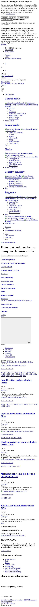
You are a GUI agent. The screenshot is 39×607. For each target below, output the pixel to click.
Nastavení (5, 17)
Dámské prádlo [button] (9, 94)
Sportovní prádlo (14, 141)
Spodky (11, 136)
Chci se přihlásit (6, 551)
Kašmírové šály (14, 202)
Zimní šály (12, 204)
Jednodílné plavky (14, 160)
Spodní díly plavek (15, 162)
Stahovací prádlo (14, 117)
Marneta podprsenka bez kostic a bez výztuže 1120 (18, 475)
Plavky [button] (7, 145)
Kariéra (7, 563)
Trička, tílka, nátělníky (16, 132)
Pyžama (11, 134)
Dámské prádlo (12, 98)
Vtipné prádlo (13, 138)
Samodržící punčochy (15, 185)
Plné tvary (12, 108)
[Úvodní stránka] (7, 76)
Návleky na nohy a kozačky (17, 186)
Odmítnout (13, 17)
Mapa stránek (32, 600)
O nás (6, 57)
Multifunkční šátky (15, 211)
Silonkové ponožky (15, 181)
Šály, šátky (10, 192)
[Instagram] (5, 64)
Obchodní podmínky (11, 570)
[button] (1, 67)
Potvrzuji (3, 45)
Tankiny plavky (14, 159)
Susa (2, 316)
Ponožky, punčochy (14, 171)
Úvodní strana (5, 600)
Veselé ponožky (14, 179)
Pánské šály (12, 209)
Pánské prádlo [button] (9, 120)
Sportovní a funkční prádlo (17, 113)
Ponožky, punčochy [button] (11, 167)
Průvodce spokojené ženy (13, 58)
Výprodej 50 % (9, 223)
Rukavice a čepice (14, 213)
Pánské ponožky (14, 143)
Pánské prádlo (12, 125)
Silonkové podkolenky (16, 183)
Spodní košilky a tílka (15, 115)
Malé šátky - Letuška (15, 206)
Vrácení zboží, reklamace (13, 568)
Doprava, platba (10, 564)
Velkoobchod (9, 566)
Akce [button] (6, 214)
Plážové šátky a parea (15, 164)
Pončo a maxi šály (14, 207)
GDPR (26, 600)
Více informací (10, 14)
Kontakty (8, 55)
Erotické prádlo (13, 119)
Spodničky (12, 112)
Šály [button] (6, 188)
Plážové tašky (13, 166)
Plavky (11, 110)
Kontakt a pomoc (10, 559)
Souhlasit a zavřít (23, 17)
